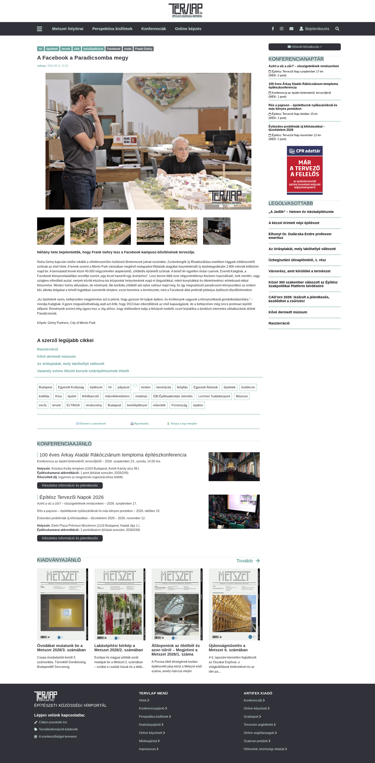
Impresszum (148, 749)
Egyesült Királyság (71, 387)
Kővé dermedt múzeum (56, 356)
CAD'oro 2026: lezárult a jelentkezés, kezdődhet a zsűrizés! (299, 299)
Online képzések (151, 732)
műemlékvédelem (117, 396)
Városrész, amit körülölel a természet (299, 271)
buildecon (248, 387)
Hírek (143, 700)
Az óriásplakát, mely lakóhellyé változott (70, 364)
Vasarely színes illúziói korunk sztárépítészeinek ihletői (83, 371)
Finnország (179, 405)
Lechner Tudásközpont (214, 396)
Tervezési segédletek (259, 724)
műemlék (159, 405)
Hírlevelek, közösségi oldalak (264, 749)
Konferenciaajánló (152, 708)
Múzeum (242, 396)
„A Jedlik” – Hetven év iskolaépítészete (301, 212)
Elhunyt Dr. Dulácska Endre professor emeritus (300, 236)
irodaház (141, 396)
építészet (96, 387)
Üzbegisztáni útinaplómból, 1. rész (297, 260)
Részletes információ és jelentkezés (70, 485)
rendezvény (94, 405)
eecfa (42, 405)
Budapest (45, 387)
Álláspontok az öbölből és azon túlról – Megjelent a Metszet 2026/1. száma (176, 649)
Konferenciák (153, 29)
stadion (198, 405)
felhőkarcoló (90, 396)
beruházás (163, 387)
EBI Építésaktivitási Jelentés (173, 396)
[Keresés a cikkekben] (337, 28)
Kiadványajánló (150, 724)
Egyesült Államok (206, 387)
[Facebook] (272, 28)
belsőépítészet (137, 405)
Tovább (245, 560)
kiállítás (44, 396)
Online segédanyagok (259, 732)
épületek (230, 387)
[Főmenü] (39, 29)
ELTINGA (73, 405)
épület (72, 396)
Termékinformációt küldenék (58, 729)
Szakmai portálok (256, 741)
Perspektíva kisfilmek (112, 29)
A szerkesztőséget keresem (58, 736)
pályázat (123, 387)
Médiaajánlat (148, 741)
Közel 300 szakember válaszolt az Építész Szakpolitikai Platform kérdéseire (303, 284)
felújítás (182, 387)
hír (110, 387)
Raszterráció (47, 349)
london (146, 387)
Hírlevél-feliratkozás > (306, 46)
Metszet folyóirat (67, 29)
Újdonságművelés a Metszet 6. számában (228, 647)
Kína (58, 396)
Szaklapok (251, 716)
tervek (56, 405)
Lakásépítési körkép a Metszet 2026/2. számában (118, 647)
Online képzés (188, 29)
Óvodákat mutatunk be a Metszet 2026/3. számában (61, 647)
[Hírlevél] (291, 28)
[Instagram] (281, 28)
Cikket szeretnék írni (53, 722)
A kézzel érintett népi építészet (294, 223)
